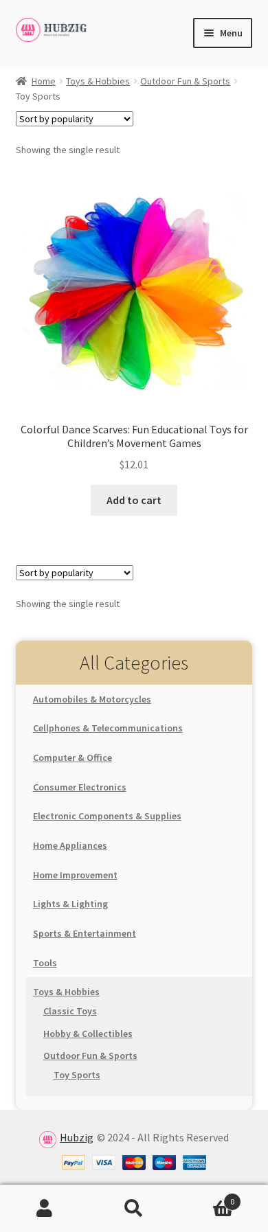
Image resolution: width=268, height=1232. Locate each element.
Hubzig (76, 1137)
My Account (44, 1208)
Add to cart (134, 500)
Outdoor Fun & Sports (185, 81)
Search (134, 1208)
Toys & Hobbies (98, 81)
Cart (206, 1197)
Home (44, 81)
